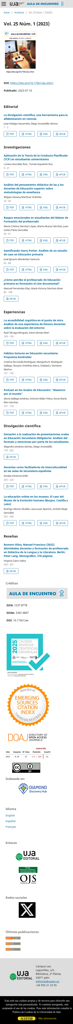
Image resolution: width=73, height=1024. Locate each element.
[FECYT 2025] (28, 677)
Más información (47, 1018)
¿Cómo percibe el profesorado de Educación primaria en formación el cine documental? (32, 281)
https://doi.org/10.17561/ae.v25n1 (32, 83)
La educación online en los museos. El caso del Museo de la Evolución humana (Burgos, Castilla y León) (36, 500)
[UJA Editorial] (28, 862)
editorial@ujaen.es (47, 981)
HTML (28, 134)
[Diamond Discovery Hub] (33, 793)
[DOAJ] (28, 742)
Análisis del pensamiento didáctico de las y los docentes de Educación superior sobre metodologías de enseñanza (34, 188)
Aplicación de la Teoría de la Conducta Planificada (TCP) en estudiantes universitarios (36, 157)
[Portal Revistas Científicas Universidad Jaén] (28, 883)
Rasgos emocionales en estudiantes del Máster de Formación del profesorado (36, 219)
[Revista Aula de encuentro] (37, 598)
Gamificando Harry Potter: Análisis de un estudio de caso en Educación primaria (35, 252)
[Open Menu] (3, 4)
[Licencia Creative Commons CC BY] (26, 772)
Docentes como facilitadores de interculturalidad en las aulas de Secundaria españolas (35, 469)
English (10, 815)
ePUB (62, 134)
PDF (11, 134)
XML (45, 134)
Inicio (7, 12)
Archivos (19, 12)
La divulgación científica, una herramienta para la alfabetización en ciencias (36, 117)
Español (11, 821)
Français (11, 827)
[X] (27, 917)
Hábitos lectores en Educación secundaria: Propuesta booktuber (31, 355)
